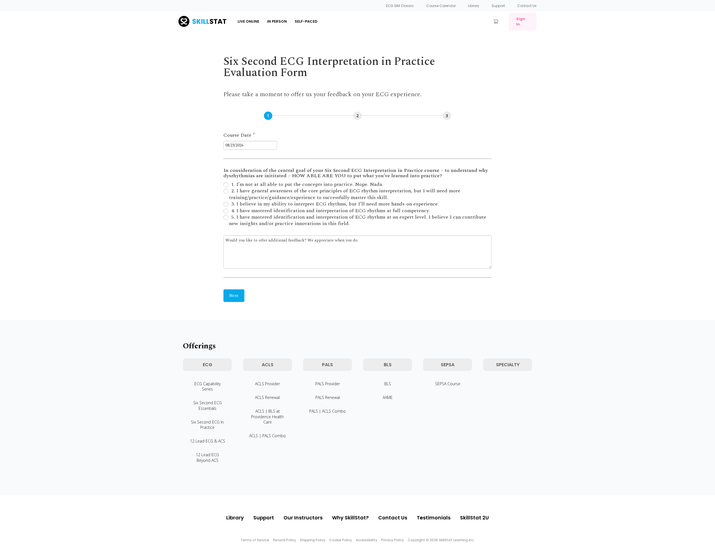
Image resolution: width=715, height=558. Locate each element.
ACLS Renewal (267, 397)
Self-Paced (306, 21)
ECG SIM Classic (400, 5)
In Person (277, 21)
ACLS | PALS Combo (267, 435)
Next (234, 295)
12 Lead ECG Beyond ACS (207, 457)
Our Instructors (303, 517)
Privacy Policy (392, 540)
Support (498, 5)
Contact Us (527, 5)
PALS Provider (327, 383)
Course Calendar (441, 5)
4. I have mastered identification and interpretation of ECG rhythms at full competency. (330, 210)
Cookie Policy (340, 540)
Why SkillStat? (350, 517)
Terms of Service (254, 540)
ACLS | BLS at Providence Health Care (267, 416)
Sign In (520, 21)
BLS (387, 383)
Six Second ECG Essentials (207, 405)
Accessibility (366, 540)
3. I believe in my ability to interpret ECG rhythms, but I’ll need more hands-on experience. (334, 204)
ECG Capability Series (207, 386)
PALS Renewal (327, 397)
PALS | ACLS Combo (327, 411)
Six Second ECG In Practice (207, 424)
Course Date (239, 136)
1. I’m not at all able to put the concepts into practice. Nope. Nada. (306, 184)
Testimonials (434, 517)
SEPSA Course (447, 383)
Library (473, 5)
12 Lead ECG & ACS (207, 441)
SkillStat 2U (474, 517)
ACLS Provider (267, 383)
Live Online (248, 21)
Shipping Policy (312, 540)
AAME (388, 397)
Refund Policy (284, 540)
